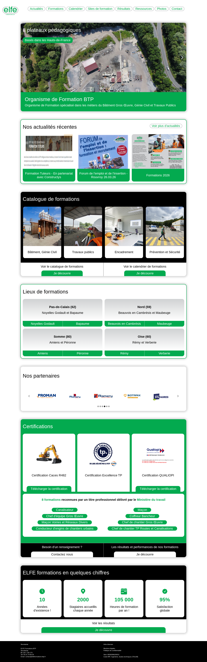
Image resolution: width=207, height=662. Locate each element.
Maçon (142, 510)
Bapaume (82, 323)
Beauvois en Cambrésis (124, 323)
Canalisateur (64, 510)
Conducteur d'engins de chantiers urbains (64, 528)
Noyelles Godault (43, 323)
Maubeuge (164, 323)
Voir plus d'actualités (166, 126)
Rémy (124, 353)
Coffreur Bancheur (142, 516)
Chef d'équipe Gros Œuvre (64, 516)
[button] (25, 57)
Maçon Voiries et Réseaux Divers (65, 522)
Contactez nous (62, 554)
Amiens (43, 353)
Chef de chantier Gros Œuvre (142, 522)
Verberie (164, 353)
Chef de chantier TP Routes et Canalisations (142, 528)
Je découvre (62, 273)
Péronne (83, 353)
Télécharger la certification (49, 489)
